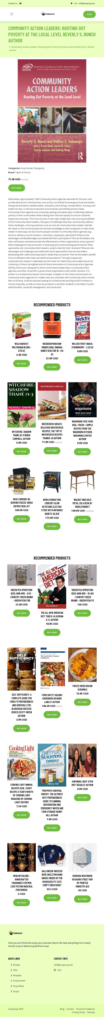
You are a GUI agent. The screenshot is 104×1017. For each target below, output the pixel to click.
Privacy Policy (78, 1012)
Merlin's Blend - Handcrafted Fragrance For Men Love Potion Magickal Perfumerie (22, 882)
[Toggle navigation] (11, 14)
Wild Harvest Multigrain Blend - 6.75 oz (21, 347)
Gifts (15, 970)
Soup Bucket (27, 168)
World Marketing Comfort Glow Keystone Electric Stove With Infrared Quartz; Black (52, 506)
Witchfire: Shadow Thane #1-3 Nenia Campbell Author (21, 435)
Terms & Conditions (85, 1009)
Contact (70, 1009)
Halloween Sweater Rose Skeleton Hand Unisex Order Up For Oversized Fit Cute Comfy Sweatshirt (52, 878)
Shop (89, 14)
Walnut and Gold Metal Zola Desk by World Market (82, 503)
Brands (16, 964)
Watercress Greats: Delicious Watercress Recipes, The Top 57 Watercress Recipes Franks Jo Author (52, 431)
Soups (16, 991)
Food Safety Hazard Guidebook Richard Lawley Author (52, 698)
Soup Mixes (18, 986)
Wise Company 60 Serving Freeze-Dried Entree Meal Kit (22, 503)
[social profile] (20, 3)
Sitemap (91, 1012)
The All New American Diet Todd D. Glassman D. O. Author (52, 616)
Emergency (39, 168)
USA (75, 3)
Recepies (17, 975)
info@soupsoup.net (87, 3)
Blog (62, 1009)
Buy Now (16, 188)
